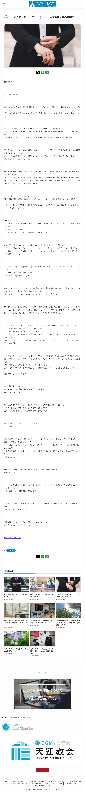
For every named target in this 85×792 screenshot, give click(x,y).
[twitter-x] (42, 673)
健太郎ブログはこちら (12, 538)
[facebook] (39, 673)
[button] (38, 72)
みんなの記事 (11, 550)
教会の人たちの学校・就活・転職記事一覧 (17, 783)
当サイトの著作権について (73, 783)
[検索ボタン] (81, 4)
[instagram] (46, 673)
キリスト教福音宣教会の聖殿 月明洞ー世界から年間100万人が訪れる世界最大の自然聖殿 (54, 781)
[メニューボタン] (4, 4)
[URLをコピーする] (47, 72)
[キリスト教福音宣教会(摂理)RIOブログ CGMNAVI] (42, 4)
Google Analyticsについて (42, 785)
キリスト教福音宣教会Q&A (40, 783)
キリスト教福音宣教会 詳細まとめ (14, 781)
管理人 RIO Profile (56, 783)
